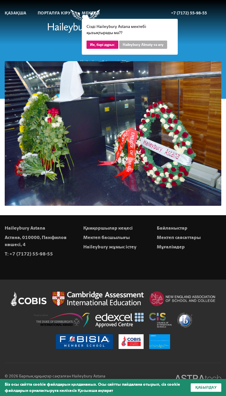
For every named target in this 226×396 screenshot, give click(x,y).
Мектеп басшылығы (106, 237)
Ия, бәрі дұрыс (102, 45)
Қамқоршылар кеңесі (108, 228)
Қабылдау (206, 387)
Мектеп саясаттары (179, 237)
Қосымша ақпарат (95, 390)
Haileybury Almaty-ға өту (143, 45)
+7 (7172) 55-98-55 (31, 254)
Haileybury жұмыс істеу (110, 247)
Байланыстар (172, 228)
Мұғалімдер (171, 247)
